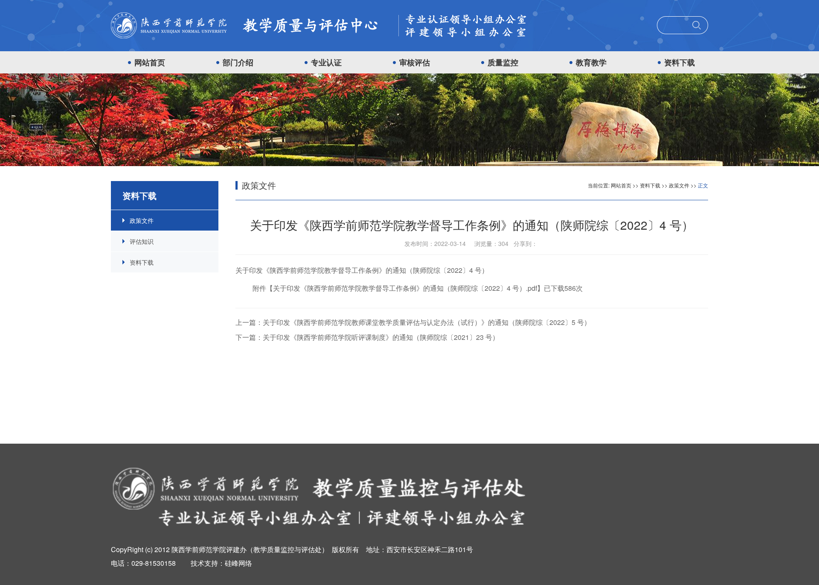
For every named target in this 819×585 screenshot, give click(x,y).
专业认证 (326, 62)
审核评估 (414, 62)
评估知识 (142, 241)
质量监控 (503, 62)
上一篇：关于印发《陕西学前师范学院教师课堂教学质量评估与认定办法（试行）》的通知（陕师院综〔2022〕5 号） (413, 322)
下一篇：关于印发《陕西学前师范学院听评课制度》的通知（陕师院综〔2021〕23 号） (367, 337)
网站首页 (149, 62)
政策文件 (142, 220)
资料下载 (679, 62)
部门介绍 (238, 62)
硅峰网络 (238, 563)
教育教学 (591, 62)
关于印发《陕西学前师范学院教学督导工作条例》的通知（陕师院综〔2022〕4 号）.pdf (405, 288)
